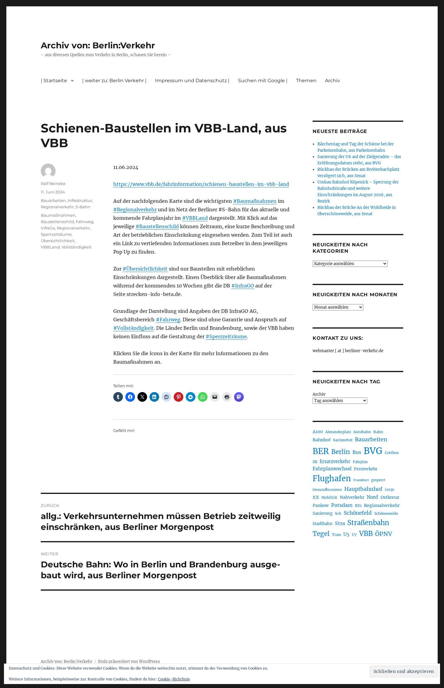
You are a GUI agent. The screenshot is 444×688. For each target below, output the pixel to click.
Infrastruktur (80, 200)
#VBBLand (195, 218)
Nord (372, 497)
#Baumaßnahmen (255, 201)
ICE (316, 497)
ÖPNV (383, 533)
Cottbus (392, 452)
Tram (336, 535)
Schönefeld (358, 513)
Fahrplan (360, 462)
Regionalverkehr (57, 206)
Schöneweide (386, 513)
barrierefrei (342, 440)
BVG (373, 450)
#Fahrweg (168, 319)
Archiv (319, 394)
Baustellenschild (57, 221)
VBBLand (50, 247)
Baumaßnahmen (58, 215)
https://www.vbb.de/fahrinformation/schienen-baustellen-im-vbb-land (201, 184)
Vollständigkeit (77, 247)
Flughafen (332, 478)
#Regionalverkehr (135, 209)
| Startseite (54, 80)
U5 (346, 534)
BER (321, 451)
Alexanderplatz (338, 432)
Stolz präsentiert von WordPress (129, 661)
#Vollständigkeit (133, 328)
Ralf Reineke (53, 183)
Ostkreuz (390, 497)
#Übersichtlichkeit (145, 269)
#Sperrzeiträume (226, 336)
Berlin (340, 452)
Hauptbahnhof (363, 489)
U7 (354, 534)
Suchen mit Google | (263, 80)
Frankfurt (361, 480)
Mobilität (329, 497)
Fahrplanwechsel (332, 469)
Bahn (378, 432)
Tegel (321, 534)
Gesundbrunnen (327, 489)
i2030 (389, 490)
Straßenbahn (368, 522)
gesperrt (378, 480)
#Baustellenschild (157, 226)
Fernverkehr (366, 469)
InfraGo (48, 228)
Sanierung (323, 513)
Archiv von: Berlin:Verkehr (98, 45)
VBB (366, 533)
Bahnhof (322, 440)
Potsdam (341, 505)
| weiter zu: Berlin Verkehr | (114, 80)
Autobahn (362, 432)
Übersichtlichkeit (58, 240)
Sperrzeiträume (56, 234)
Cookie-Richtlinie (174, 679)
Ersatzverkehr (335, 461)
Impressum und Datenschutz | (192, 80)
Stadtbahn (323, 523)
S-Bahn (83, 206)
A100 (318, 431)
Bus (356, 452)
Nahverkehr (352, 497)
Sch (338, 513)
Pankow (321, 505)
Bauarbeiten (53, 200)
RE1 (358, 505)
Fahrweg (84, 221)
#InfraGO (242, 286)
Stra (340, 523)
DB (315, 462)
